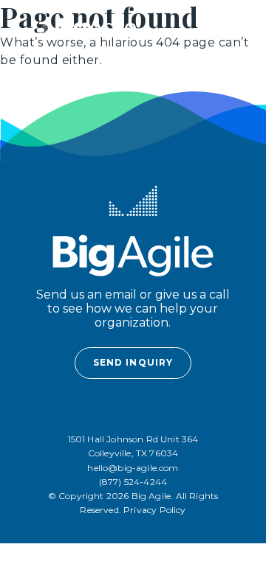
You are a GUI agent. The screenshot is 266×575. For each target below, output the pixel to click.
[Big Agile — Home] (83, 28)
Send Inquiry (133, 362)
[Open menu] (222, 28)
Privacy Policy (154, 509)
